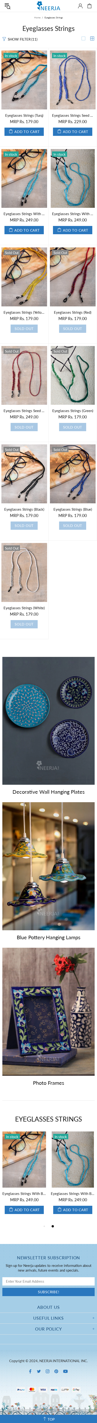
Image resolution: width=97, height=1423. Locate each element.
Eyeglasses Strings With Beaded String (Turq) (24, 214)
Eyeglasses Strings (48, 1119)
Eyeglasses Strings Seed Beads (24, 411)
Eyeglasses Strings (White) (24, 608)
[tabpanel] (24, 1177)
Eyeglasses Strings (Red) (72, 312)
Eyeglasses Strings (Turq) (24, 115)
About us (48, 1307)
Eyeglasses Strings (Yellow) (24, 312)
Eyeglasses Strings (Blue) (72, 509)
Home (37, 17)
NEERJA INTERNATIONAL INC (48, 5)
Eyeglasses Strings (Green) (72, 411)
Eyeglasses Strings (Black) (24, 509)
